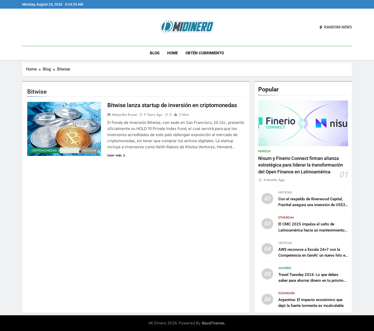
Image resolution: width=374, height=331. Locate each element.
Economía (286, 293)
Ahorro (284, 268)
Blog (155, 53)
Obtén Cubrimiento (204, 53)
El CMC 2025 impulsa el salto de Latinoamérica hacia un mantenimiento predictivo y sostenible (311, 230)
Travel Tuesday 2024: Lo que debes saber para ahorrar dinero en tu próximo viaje (312, 280)
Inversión (70, 150)
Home (172, 53)
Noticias (89, 150)
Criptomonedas (44, 150)
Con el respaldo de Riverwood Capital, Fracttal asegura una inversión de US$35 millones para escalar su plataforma (313, 205)
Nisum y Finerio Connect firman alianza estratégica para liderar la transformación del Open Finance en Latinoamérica (300, 165)
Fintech (264, 151)
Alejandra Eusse (124, 114)
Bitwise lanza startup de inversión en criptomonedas (172, 105)
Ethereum (286, 217)
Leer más (114, 155)
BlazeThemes (213, 323)
